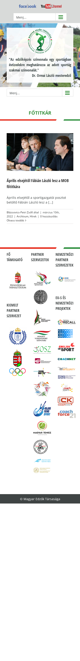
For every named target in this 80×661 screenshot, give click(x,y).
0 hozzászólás (49, 216)
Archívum (22, 216)
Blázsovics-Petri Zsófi (20, 212)
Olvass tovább (15, 220)
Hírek (33, 216)
